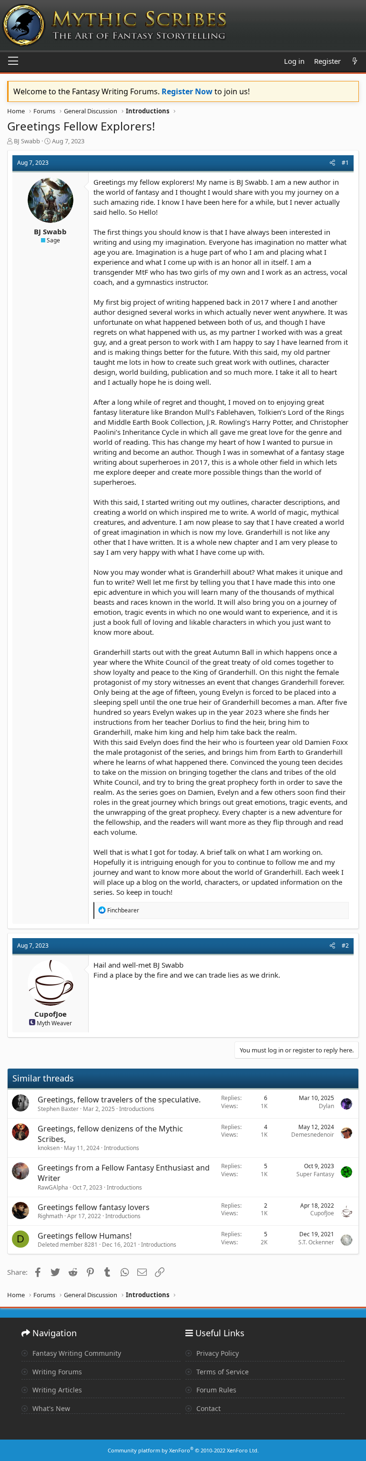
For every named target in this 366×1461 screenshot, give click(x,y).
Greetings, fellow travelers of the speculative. (119, 1099)
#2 (345, 945)
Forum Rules (215, 1389)
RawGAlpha (53, 1187)
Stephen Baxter (58, 1109)
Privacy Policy (216, 1353)
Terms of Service (221, 1371)
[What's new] (355, 61)
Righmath (50, 1216)
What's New (50, 1408)
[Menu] (13, 61)
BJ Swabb (27, 141)
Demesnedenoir (312, 1135)
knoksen (49, 1148)
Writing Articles (56, 1389)
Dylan (326, 1106)
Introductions (136, 1109)
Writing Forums (56, 1371)
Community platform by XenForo (183, 1450)
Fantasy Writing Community (75, 1353)
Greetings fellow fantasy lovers (94, 1207)
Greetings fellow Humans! (85, 1236)
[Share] (332, 163)
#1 (345, 163)
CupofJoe (50, 1014)
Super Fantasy (315, 1174)
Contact (207, 1408)
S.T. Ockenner (316, 1242)
